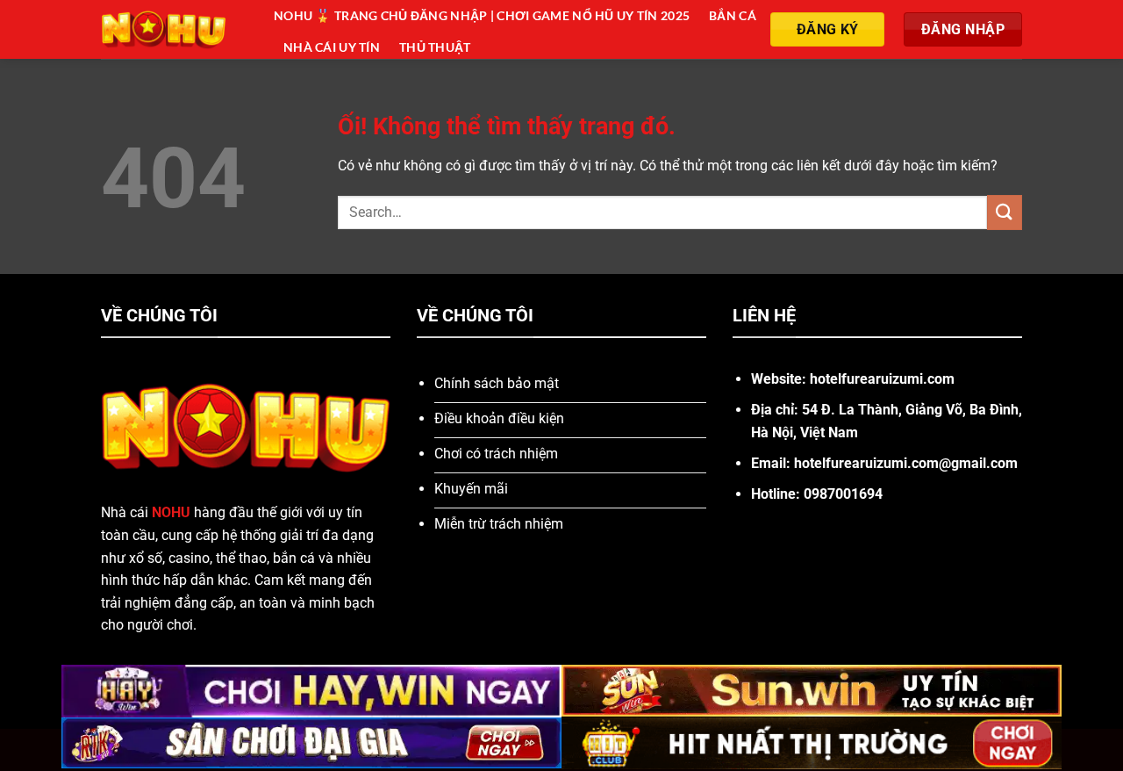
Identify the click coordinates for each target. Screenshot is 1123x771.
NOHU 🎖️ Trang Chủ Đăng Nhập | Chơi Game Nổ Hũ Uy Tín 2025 (482, 15)
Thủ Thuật (435, 47)
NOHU (171, 512)
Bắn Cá (732, 15)
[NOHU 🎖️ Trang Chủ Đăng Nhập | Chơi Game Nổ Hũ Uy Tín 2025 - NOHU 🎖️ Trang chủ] (174, 29)
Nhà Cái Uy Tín (331, 47)
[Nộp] (1004, 212)
